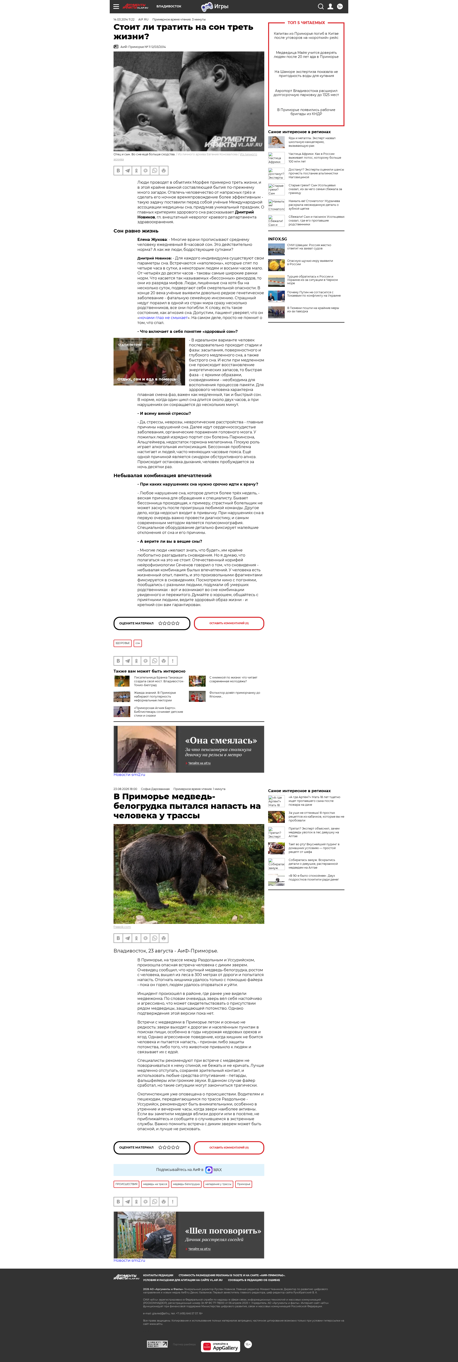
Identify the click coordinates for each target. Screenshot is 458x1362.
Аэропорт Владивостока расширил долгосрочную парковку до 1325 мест (306, 93)
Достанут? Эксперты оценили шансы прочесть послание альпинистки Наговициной (316, 173)
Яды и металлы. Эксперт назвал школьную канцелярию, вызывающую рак (312, 141)
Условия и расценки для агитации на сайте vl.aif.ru (183, 1280)
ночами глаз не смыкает (163, 317)
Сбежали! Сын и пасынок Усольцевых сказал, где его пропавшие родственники (316, 220)
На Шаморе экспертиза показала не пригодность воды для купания (306, 74)
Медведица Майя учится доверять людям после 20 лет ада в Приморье (306, 55)
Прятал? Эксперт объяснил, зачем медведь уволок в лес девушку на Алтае (314, 832)
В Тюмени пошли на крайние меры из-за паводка (313, 309)
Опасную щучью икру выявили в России (310, 262)
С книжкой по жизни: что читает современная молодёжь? (233, 679)
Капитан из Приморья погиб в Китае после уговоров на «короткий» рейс (306, 36)
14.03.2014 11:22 (124, 19)
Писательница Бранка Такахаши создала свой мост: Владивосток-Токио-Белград (159, 681)
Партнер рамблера (184, 1344)
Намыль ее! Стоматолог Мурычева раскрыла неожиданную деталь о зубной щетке (314, 204)
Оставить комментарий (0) (229, 623)
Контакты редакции (158, 1275)
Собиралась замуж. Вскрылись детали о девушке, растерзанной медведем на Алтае (313, 863)
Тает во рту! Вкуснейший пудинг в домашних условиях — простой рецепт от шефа (314, 848)
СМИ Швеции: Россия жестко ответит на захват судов (309, 246)
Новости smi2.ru (129, 774)
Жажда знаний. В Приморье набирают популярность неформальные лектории (155, 696)
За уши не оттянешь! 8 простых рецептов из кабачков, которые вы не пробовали (316, 816)
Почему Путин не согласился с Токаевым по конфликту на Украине (314, 294)
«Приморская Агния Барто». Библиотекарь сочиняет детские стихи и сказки (158, 711)
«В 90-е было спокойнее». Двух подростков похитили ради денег (314, 877)
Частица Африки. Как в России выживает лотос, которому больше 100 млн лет (315, 157)
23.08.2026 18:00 (125, 789)
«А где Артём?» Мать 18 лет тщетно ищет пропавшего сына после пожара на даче (314, 800)
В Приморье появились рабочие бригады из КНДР (306, 112)
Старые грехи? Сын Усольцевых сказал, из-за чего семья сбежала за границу (315, 189)
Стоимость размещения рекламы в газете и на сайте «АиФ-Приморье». (232, 1275)
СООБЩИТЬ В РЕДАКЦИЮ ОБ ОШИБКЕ (254, 1280)
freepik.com (122, 927)
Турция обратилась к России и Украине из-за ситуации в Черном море (312, 280)
